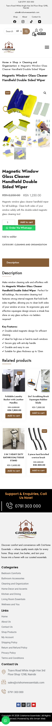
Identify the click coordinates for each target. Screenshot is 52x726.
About (24, 16)
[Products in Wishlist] (40, 30)
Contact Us (36, 16)
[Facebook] (18, 705)
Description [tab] (13, 262)
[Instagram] (23, 705)
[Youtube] (33, 705)
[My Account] (36, 30)
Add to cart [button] (14, 415)
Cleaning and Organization (30, 244)
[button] (45, 93)
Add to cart (26, 222)
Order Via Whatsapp (20, 227)
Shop (15, 16)
